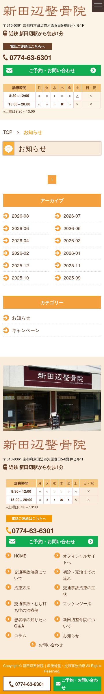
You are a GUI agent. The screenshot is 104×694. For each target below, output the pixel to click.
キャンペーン (26, 330)
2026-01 (72, 253)
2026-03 (72, 240)
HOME (20, 556)
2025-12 (20, 265)
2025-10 (20, 277)
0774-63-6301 (31, 57)
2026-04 (20, 240)
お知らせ (21, 317)
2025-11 (72, 265)
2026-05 (72, 228)
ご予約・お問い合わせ (52, 70)
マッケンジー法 (77, 603)
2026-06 (20, 228)
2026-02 (20, 253)
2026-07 (72, 215)
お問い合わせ (51, 645)
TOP (7, 132)
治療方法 (22, 587)
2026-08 (20, 215)
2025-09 (72, 277)
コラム (20, 635)
